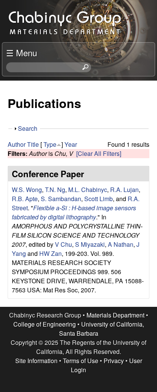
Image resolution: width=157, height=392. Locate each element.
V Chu (63, 244)
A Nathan (120, 244)
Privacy (114, 360)
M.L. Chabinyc (87, 189)
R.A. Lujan (124, 189)
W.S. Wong (27, 189)
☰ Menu (21, 52)
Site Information (36, 360)
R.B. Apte (25, 198)
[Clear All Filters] (98, 153)
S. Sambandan (61, 198)
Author (17, 144)
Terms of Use (80, 360)
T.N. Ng (55, 189)
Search (27, 128)
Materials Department (115, 315)
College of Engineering (44, 324)
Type (49, 144)
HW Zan (50, 253)
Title (33, 144)
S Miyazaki (90, 244)
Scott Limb (98, 198)
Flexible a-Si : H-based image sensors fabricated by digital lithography (74, 212)
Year (70, 144)
